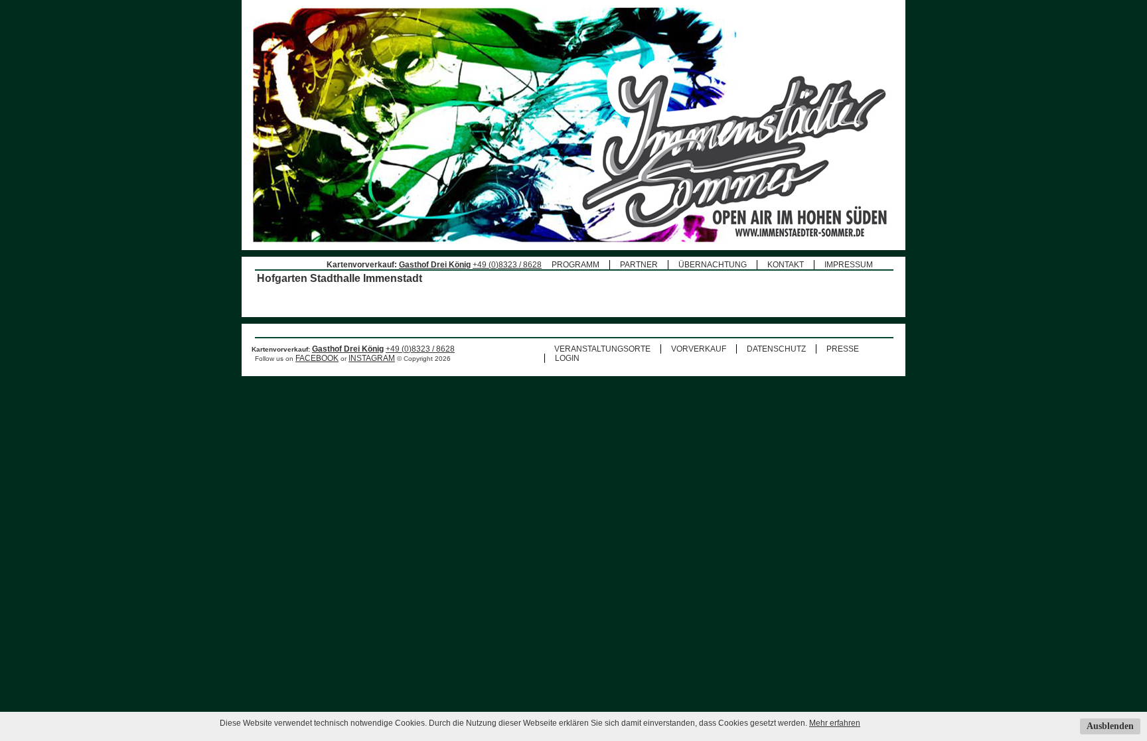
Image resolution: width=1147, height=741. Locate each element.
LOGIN (567, 358)
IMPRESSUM (848, 264)
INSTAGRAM (371, 358)
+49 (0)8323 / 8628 (507, 264)
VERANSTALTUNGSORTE (602, 349)
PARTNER (639, 264)
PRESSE (842, 349)
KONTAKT (785, 264)
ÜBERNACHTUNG (712, 264)
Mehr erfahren (834, 723)
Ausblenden (1110, 726)
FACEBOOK (317, 358)
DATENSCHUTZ (776, 349)
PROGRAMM (575, 264)
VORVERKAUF (698, 349)
